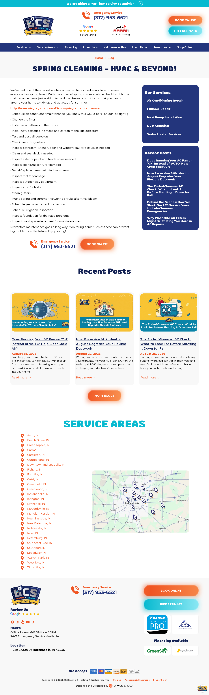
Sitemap (116, 680)
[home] (38, 25)
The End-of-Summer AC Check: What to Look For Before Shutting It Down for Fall (168, 191)
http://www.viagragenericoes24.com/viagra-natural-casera (55, 108)
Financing (71, 47)
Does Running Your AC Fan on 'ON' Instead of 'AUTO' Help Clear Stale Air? (169, 163)
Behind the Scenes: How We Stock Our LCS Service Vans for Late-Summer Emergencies (168, 206)
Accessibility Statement (137, 680)
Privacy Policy (160, 680)
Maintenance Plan (114, 47)
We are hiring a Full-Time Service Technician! (100, 3)
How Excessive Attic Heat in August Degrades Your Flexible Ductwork (168, 176)
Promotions (90, 47)
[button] (24, 47)
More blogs (105, 395)
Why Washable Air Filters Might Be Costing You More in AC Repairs (169, 221)
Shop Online (184, 47)
